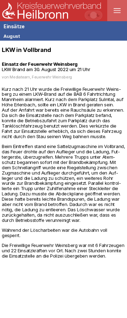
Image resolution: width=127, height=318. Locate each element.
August (12, 36)
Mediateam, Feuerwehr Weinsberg (41, 77)
